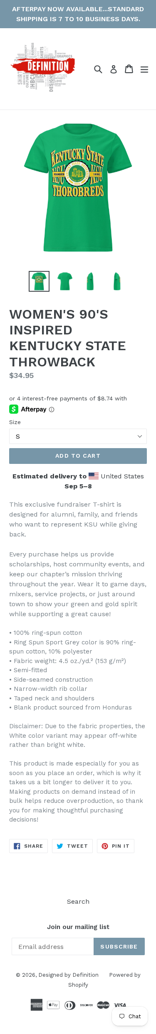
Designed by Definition (68, 975)
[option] (39, 281)
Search (78, 901)
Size (15, 422)
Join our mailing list (78, 927)
